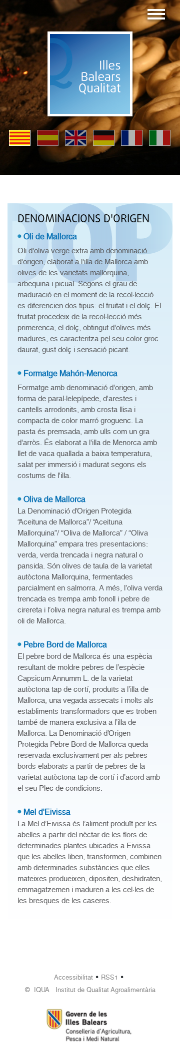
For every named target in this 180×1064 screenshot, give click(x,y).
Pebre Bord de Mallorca (65, 644)
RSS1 (109, 977)
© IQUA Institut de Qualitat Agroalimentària (90, 990)
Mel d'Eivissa (47, 812)
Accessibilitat (73, 977)
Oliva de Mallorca (55, 499)
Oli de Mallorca (50, 236)
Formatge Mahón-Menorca (71, 373)
